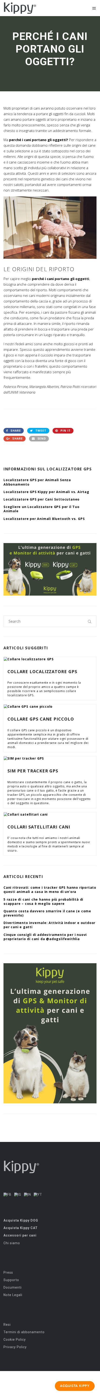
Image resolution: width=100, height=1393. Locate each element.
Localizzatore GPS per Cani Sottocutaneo (41, 499)
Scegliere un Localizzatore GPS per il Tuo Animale (41, 509)
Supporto (11, 1280)
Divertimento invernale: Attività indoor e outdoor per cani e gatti (49, 924)
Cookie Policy (14, 1339)
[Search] (90, 621)
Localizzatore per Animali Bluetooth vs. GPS (44, 518)
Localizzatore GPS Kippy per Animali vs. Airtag (46, 492)
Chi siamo (11, 1243)
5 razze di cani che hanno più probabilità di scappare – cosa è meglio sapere (43, 901)
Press (8, 1272)
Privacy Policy (15, 1347)
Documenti (12, 1287)
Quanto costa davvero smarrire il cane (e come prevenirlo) (47, 913)
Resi (7, 1324)
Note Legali (12, 1295)
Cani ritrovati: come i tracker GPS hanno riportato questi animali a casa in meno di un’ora (49, 889)
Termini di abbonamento (24, 1332)
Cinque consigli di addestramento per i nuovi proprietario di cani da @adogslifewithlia (45, 936)
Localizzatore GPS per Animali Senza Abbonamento (37, 482)
